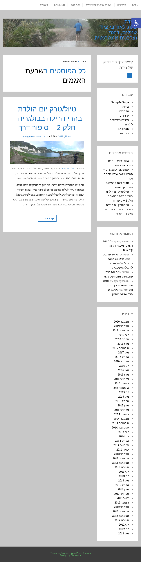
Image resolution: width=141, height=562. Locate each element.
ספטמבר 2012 (120, 515)
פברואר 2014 (121, 445)
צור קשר (124, 133)
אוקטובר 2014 (120, 423)
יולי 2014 (123, 432)
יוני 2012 (124, 529)
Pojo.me (65, 553)
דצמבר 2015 (122, 383)
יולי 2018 (124, 335)
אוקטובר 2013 (121, 458)
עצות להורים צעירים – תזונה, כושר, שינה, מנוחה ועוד (118, 174)
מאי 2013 (123, 480)
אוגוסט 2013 (122, 467)
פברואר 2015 (121, 410)
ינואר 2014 (122, 449)
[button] (136, 23)
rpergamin (28, 136)
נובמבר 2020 (121, 321)
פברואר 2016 (121, 379)
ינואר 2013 (123, 498)
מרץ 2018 (123, 343)
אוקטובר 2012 (121, 511)
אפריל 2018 (122, 339)
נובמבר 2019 (121, 326)
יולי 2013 (124, 471)
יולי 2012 (124, 524)
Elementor (76, 555)
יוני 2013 (124, 476)
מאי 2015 (123, 396)
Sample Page (120, 102)
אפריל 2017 (122, 357)
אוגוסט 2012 (122, 520)
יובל (126, 263)
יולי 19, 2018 (64, 136)
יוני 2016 (124, 365)
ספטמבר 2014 (120, 427)
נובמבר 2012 (121, 507)
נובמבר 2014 (121, 418)
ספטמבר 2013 (120, 463)
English (123, 129)
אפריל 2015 (122, 401)
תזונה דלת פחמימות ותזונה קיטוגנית (118, 245)
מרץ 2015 (123, 405)
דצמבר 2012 (122, 502)
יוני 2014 (124, 436)
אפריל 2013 (122, 485)
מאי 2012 (123, 533)
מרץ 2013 (123, 489)
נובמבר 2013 (121, 454)
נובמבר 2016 (121, 361)
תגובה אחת (42, 136)
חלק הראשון (67, 168)
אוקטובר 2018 (121, 330)
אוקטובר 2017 (121, 348)
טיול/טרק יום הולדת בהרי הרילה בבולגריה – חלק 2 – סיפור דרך (47, 118)
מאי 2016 (123, 370)
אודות (125, 107)
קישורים (124, 115)
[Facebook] (129, 75)
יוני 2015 (124, 392)
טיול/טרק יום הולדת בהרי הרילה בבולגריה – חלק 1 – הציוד (119, 209)
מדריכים (124, 111)
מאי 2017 (123, 352)
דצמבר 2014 (121, 414)
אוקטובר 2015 (121, 388)
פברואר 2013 (121, 493)
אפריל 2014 (122, 440)
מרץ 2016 (123, 374)
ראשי (83, 61)
